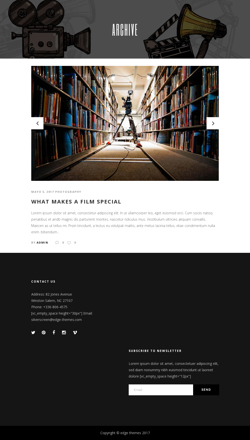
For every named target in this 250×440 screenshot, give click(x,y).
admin (42, 242)
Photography (68, 192)
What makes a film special (76, 201)
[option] (125, 123)
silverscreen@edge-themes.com (56, 319)
